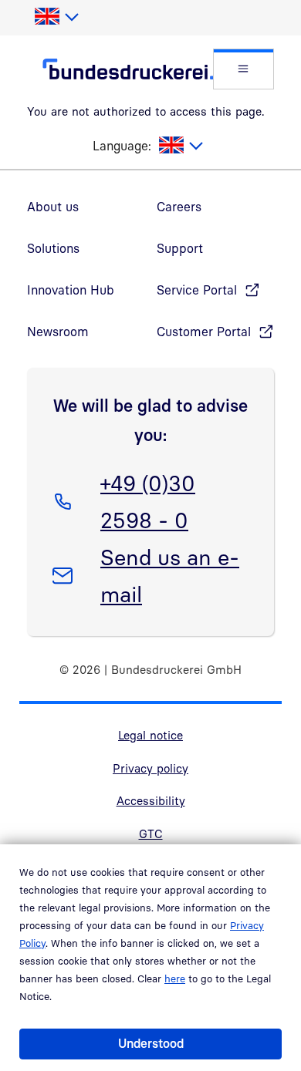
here (174, 978)
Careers (179, 206)
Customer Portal (204, 331)
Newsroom (58, 331)
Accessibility (151, 800)
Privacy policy (150, 768)
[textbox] (56, 17)
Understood (151, 1043)
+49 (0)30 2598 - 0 (147, 501)
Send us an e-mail (169, 575)
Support (180, 248)
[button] (243, 69)
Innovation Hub (70, 290)
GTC (151, 833)
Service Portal (197, 290)
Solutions (53, 248)
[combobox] (56, 17)
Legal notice (150, 735)
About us (53, 206)
